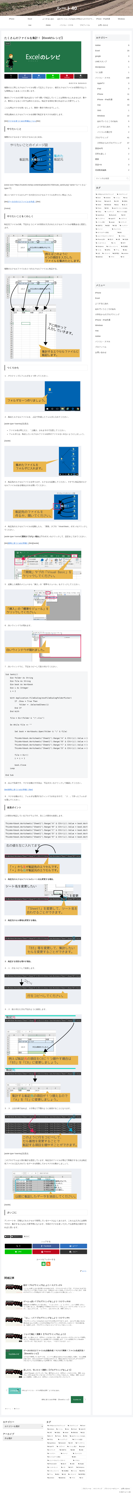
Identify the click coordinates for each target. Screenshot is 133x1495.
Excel (8, 1236)
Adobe (98, 336)
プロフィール (100, 347)
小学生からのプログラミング (107, 314)
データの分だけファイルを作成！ (22, 202)
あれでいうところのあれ (105, 309)
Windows (99, 325)
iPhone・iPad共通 (102, 320)
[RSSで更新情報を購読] (48, 1264)
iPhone (98, 293)
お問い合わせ (100, 352)
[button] (80, 76)
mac (97, 331)
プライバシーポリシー (111, 1488)
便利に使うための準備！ (18, 543)
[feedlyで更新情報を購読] (43, 1264)
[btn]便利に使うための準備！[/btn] (18, 790)
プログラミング (17, 1236)
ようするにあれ (101, 304)
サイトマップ (97, 1488)
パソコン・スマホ (102, 342)
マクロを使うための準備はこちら (22, 121)
